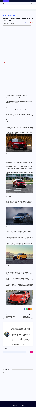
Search (31, 351)
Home (3, 10)
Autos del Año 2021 (9, 10)
